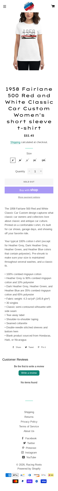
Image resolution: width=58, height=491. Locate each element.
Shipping (15, 142)
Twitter (30, 443)
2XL (44, 160)
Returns (29, 416)
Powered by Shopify (29, 468)
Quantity (20, 171)
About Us (29, 431)
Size (29, 153)
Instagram (30, 452)
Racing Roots (34, 464)
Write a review (29, 373)
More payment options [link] (29, 197)
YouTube (31, 457)
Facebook (31, 438)
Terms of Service (29, 426)
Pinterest (30, 448)
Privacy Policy (29, 421)
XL (34, 160)
